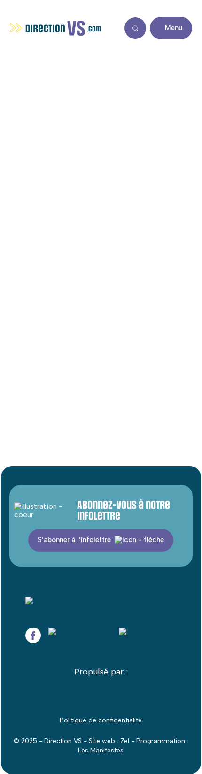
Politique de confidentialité (101, 720)
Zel (124, 741)
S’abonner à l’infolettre (74, 540)
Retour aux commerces (62, 64)
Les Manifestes (101, 750)
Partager (169, 142)
